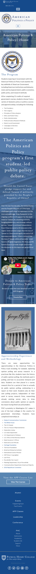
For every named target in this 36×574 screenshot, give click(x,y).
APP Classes (18, 511)
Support (18, 543)
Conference (18, 522)
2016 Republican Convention (12, 467)
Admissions (18, 536)
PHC (18, 530)
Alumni (18, 493)
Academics (18, 538)
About (18, 533)
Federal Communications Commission (15, 420)
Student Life (18, 541)
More (18, 546)
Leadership (18, 517)
